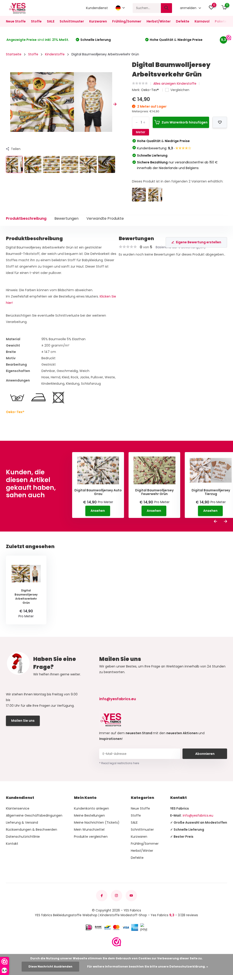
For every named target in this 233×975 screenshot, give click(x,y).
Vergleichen (179, 90)
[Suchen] (166, 8)
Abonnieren (205, 753)
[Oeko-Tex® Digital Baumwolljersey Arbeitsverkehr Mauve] (139, 195)
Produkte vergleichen (91, 836)
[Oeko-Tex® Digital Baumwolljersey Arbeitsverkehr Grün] (155, 195)
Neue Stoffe (16, 21)
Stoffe (36, 21)
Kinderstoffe (55, 54)
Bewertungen (66, 218)
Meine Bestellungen (89, 815)
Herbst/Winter (159, 21)
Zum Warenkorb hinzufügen (185, 122)
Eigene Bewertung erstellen (198, 242)
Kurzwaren (98, 21)
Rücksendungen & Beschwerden (31, 829)
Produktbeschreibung (26, 218)
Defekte (182, 21)
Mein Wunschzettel (89, 829)
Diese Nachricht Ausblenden (50, 966)
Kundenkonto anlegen (91, 808)
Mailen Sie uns (23, 720)
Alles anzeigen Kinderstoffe (174, 83)
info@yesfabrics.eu (117, 699)
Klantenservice (17, 808)
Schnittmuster (72, 21)
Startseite (13, 54)
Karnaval (202, 21)
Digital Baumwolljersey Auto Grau (98, 492)
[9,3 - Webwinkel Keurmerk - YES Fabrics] (116, 941)
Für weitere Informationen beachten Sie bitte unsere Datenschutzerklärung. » (147, 966)
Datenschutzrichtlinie (23, 836)
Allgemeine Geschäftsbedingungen (34, 815)
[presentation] (7, 104)
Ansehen (98, 510)
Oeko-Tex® (150, 90)
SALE (50, 21)
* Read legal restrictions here (119, 763)
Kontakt (12, 843)
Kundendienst (97, 8)
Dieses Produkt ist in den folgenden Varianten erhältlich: (177, 181)
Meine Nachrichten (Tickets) (96, 822)
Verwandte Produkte (105, 218)
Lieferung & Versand (22, 822)
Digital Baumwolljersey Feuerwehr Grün (154, 492)
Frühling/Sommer (126, 21)
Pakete (221, 21)
